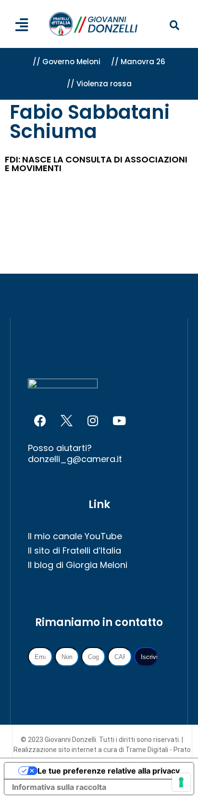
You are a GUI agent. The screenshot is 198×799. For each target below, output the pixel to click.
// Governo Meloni (66, 62)
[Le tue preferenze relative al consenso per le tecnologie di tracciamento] (181, 782)
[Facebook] (40, 421)
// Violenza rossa (99, 84)
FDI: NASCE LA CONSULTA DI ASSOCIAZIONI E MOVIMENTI (96, 163)
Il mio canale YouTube (75, 536)
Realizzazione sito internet (55, 749)
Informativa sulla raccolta (59, 787)
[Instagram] (93, 421)
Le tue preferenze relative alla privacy (108, 771)
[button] (175, 26)
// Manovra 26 (138, 62)
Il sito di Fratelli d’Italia (74, 550)
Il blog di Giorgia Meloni (77, 565)
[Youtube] (119, 421)
